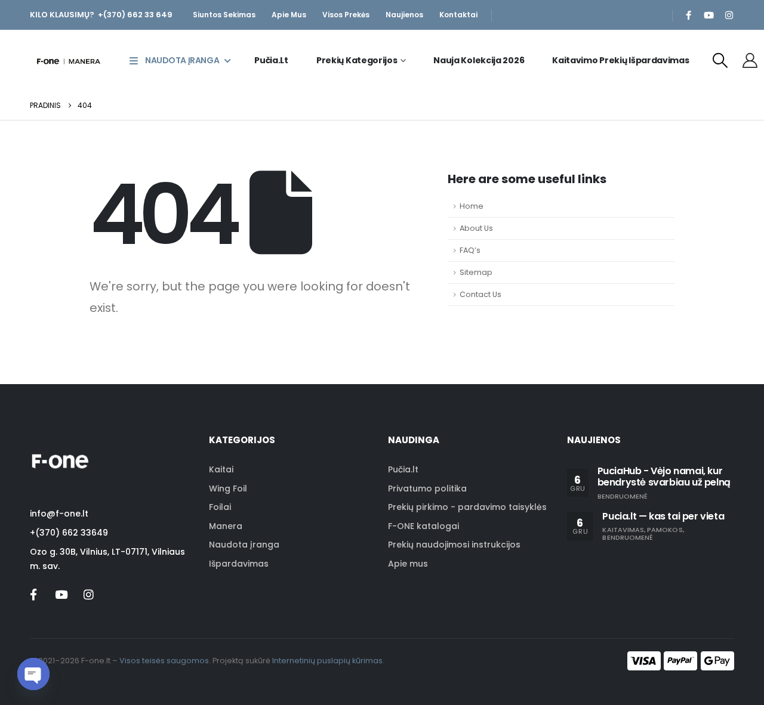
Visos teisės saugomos (164, 660)
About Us (476, 228)
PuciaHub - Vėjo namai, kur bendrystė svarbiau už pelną (664, 476)
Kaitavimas (623, 529)
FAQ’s (470, 250)
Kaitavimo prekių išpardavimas (620, 60)
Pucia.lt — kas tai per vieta (663, 516)
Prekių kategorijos (357, 60)
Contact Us (480, 294)
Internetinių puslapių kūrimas (327, 660)
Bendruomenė (622, 496)
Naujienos (404, 15)
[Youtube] (708, 15)
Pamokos (664, 529)
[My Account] (750, 60)
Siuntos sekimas (224, 15)
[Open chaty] (33, 674)
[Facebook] (688, 15)
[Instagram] (729, 15)
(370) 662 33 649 (137, 14)
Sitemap (476, 272)
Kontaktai (458, 15)
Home (471, 206)
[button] (720, 60)
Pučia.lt (271, 60)
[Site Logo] (68, 60)
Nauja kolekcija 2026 (478, 60)
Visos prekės (345, 15)
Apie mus (289, 15)
